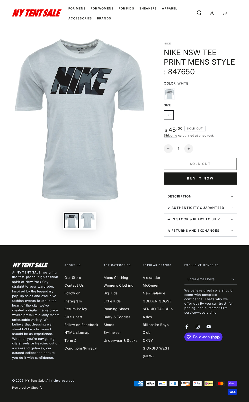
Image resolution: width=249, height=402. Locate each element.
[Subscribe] (234, 279)
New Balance (154, 293)
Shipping (170, 135)
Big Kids (111, 293)
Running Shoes (116, 309)
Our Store (72, 277)
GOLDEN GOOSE (157, 301)
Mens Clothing (116, 277)
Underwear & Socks (120, 340)
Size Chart (73, 317)
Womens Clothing (118, 285)
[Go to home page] (37, 13)
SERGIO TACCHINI (159, 309)
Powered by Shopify (27, 387)
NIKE (167, 43)
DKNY (148, 340)
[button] (199, 13)
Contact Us (74, 285)
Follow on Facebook (81, 325)
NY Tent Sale (35, 380)
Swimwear (112, 332)
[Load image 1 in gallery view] (71, 220)
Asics (147, 317)
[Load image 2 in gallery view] (87, 220)
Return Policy (75, 309)
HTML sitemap (76, 332)
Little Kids (112, 301)
